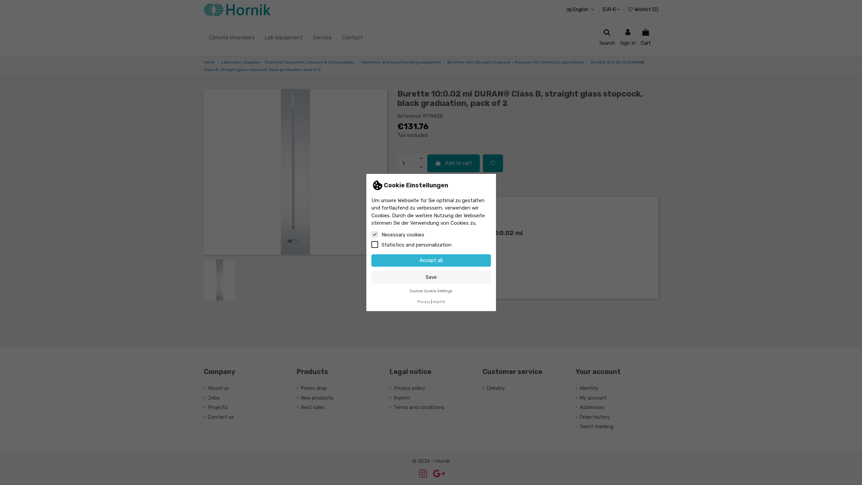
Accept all (431, 260)
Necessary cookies (403, 235)
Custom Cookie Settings (431, 291)
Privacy (423, 302)
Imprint (439, 302)
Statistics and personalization (417, 245)
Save (431, 277)
